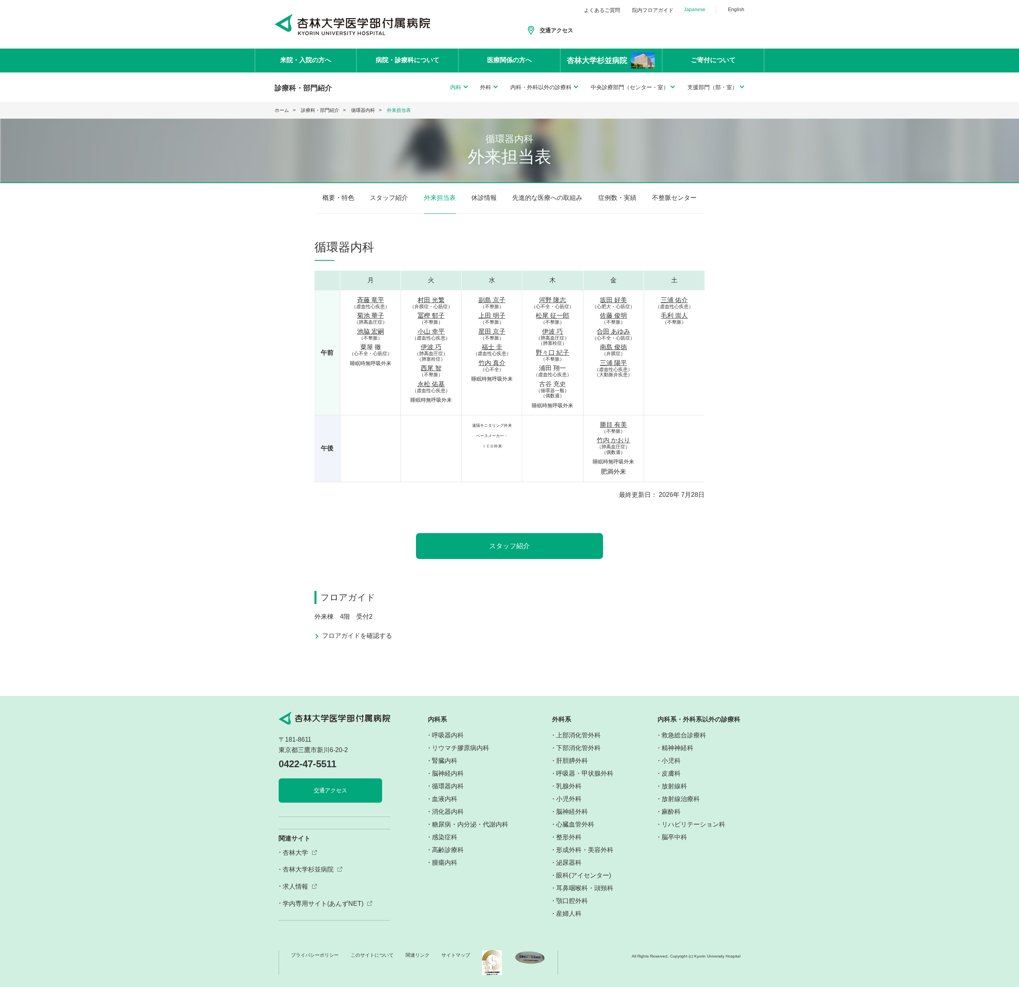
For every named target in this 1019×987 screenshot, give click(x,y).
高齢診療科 (448, 849)
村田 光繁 (431, 300)
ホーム (282, 110)
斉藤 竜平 (370, 300)
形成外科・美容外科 (584, 849)
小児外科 (569, 798)
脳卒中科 (674, 837)
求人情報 (295, 886)
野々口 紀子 (552, 352)
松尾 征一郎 (552, 315)
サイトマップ (455, 955)
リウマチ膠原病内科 (460, 748)
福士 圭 (492, 347)
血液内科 (444, 798)
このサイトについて (372, 955)
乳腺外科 (569, 786)
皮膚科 (671, 773)
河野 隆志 (552, 300)
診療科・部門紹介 (320, 110)
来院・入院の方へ (305, 60)
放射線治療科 (681, 798)
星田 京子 (492, 331)
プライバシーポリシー (315, 955)
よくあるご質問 (602, 10)
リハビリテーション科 (693, 824)
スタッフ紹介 (389, 197)
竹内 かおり (613, 440)
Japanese (694, 9)
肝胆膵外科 (572, 760)
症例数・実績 (617, 197)
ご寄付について (713, 60)
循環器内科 (363, 110)
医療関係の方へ (509, 60)
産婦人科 (569, 913)
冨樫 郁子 (431, 315)
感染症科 (444, 837)
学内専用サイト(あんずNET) (323, 903)
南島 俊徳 (613, 347)
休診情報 (484, 197)
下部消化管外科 (578, 748)
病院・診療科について (407, 60)
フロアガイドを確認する (357, 636)
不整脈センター (674, 197)
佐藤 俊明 (613, 315)
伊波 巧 (431, 347)
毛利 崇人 (674, 315)
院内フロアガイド (652, 10)
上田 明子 (492, 315)
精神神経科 (677, 748)
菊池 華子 (370, 315)
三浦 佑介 (674, 300)
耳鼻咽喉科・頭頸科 (584, 888)
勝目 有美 (613, 424)
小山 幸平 (431, 331)
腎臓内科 (444, 760)
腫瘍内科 (444, 862)
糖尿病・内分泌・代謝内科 (470, 824)
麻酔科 (671, 811)
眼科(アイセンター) (583, 875)
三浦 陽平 (613, 363)
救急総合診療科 (684, 735)
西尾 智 (431, 368)
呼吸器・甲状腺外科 (584, 773)
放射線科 (674, 786)
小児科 (671, 760)
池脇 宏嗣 (370, 331)
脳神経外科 (572, 811)
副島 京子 (492, 300)
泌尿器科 (569, 862)
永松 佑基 (431, 384)
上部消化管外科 (578, 735)
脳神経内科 (448, 773)
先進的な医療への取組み (547, 197)
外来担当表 (440, 197)
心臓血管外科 (575, 824)
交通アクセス (556, 30)
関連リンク (417, 955)
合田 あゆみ (613, 331)
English (736, 9)
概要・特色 (338, 197)
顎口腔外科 (572, 900)
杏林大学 (295, 852)
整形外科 (569, 837)
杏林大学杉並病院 (308, 869)
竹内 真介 (492, 363)
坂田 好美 (613, 300)
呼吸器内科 (448, 735)
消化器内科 (448, 811)
